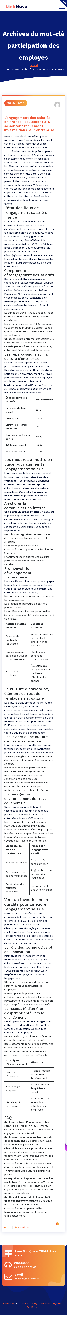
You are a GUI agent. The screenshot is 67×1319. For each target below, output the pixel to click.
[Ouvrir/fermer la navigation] (62, 6)
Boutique (32, 1307)
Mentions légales (51, 1303)
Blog (34, 1303)
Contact (23, 1303)
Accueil (34, 65)
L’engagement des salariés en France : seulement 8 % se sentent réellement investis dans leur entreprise (29, 124)
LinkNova (8, 1303)
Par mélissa (23, 1227)
